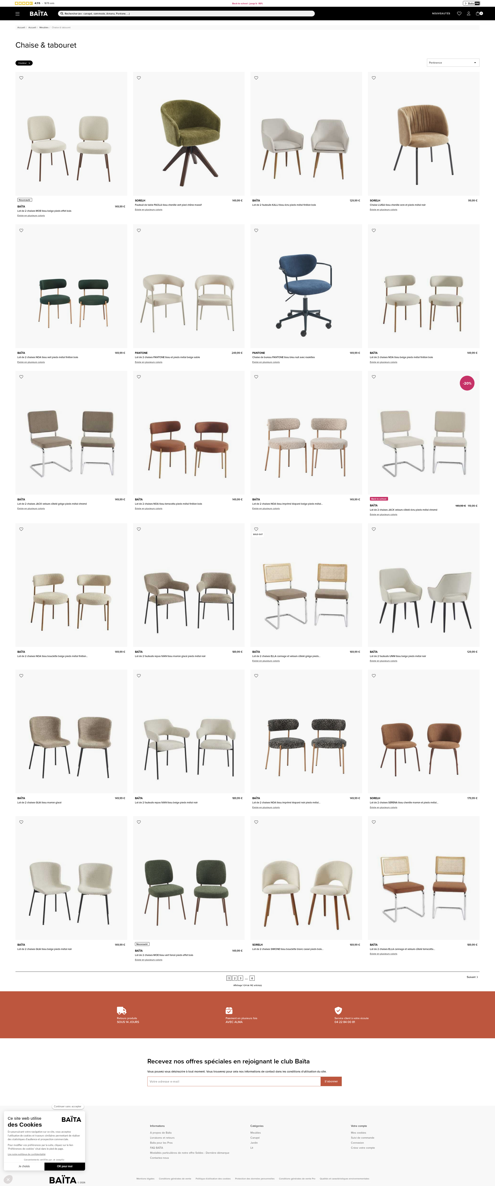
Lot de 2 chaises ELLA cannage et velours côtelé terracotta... (402, 949)
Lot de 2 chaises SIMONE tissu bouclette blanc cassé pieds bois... (287, 949)
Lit (251, 1148)
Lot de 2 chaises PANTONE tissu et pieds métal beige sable (167, 357)
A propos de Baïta (161, 1133)
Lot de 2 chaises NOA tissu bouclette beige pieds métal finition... (52, 656)
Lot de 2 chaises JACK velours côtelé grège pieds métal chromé (52, 503)
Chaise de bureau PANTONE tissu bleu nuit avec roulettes (283, 357)
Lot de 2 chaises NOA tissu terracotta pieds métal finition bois (168, 503)
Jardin (254, 1143)
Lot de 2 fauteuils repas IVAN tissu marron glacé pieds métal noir (170, 656)
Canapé (255, 1138)
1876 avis (49, 3)
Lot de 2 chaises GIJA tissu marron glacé (39, 802)
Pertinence (453, 62)
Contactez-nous (159, 1158)
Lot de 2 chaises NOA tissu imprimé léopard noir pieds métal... (286, 802)
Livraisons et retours (162, 1138)
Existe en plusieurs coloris (31, 215)
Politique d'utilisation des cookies (213, 1178)
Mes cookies (358, 1133)
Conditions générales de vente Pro (297, 1178)
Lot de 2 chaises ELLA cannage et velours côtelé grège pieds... (286, 656)
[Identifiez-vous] (468, 14)
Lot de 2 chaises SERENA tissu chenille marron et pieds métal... (404, 802)
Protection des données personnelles (255, 1178)
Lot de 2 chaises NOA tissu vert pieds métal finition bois (47, 357)
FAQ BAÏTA (156, 1148)
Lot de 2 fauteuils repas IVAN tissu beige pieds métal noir (166, 802)
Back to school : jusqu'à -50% (247, 3)
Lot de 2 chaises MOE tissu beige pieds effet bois (44, 210)
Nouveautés (441, 13)
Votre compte (359, 1126)
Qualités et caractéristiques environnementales (344, 1178)
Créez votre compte (363, 1148)
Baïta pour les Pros (161, 1143)
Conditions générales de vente (175, 1178)
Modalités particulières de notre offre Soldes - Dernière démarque (189, 1153)
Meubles (255, 1133)
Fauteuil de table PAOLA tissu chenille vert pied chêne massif (168, 204)
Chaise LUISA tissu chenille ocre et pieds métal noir (398, 204)
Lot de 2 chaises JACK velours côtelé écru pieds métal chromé (403, 509)
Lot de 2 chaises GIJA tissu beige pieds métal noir (44, 949)
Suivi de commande (362, 1138)
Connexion (357, 1143)
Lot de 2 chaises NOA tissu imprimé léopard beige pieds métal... (287, 503)
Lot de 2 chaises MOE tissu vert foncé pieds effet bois (164, 955)
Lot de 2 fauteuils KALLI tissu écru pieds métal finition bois (284, 204)
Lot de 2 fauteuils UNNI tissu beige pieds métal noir (398, 656)
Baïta (471, 3)
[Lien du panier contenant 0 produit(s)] (478, 14)
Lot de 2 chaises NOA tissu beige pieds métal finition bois (401, 357)
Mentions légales (146, 1178)
